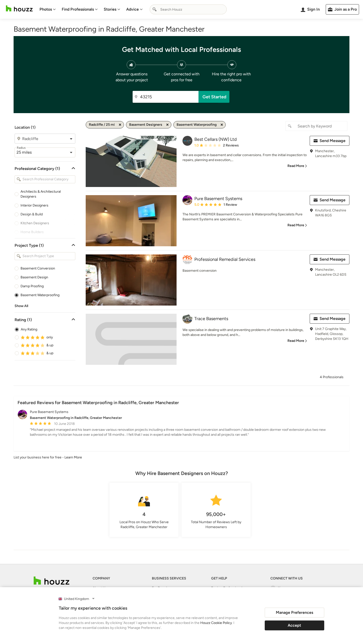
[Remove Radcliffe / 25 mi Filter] (120, 125)
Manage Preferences (294, 612)
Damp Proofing (32, 286)
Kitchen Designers (34, 223)
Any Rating (29, 329)
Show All (21, 306)
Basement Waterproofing (40, 295)
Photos (46, 9)
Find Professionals (78, 9)
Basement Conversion (37, 268)
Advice (132, 9)
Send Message (332, 140)
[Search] (155, 9)
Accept (294, 625)
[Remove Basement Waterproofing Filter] (222, 125)
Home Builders (32, 232)
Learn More (73, 457)
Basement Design (34, 277)
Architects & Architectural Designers (40, 194)
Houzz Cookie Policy (216, 623)
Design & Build (31, 214)
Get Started (214, 97)
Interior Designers (34, 205)
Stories (110, 9)
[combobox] (188, 9)
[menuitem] (48, 9)
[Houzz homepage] (19, 8)
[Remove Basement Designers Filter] (167, 125)
